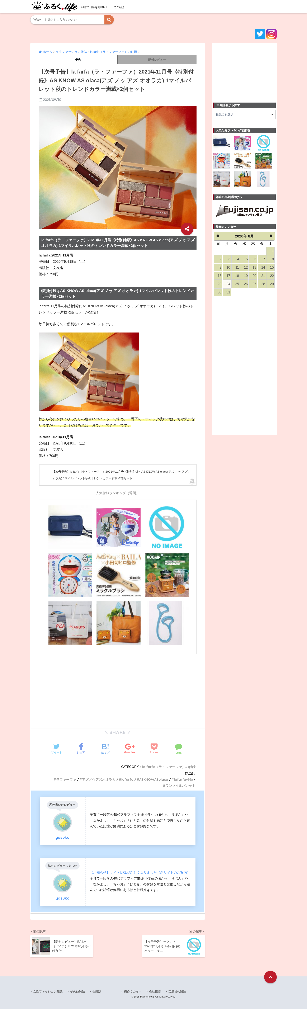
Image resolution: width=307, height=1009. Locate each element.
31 (228, 292)
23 (219, 284)
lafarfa (127, 779)
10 (228, 267)
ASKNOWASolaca (153, 779)
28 (263, 284)
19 (246, 276)
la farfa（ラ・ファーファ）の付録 (168, 767)
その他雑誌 (77, 991)
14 (263, 267)
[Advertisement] (118, 689)
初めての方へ (132, 991)
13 (254, 267)
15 (272, 267)
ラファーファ (66, 779)
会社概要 (155, 991)
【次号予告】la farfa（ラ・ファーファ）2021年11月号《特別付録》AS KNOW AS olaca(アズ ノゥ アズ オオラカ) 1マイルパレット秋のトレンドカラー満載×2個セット (121, 475)
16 (219, 276)
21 (263, 276)
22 (272, 276)
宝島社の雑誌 (177, 991)
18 (237, 276)
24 (228, 284)
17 (228, 276)
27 (254, 284)
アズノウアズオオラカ (98, 779)
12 (246, 267)
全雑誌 (97, 991)
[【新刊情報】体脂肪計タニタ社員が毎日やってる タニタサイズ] (167, 623)
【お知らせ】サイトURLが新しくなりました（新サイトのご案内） (140, 872)
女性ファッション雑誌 (47, 991)
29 (272, 284)
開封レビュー (157, 59)
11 (237, 267)
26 (246, 284)
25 (237, 284)
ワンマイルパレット (180, 785)
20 (254, 276)
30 (219, 292)
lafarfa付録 (183, 779)
